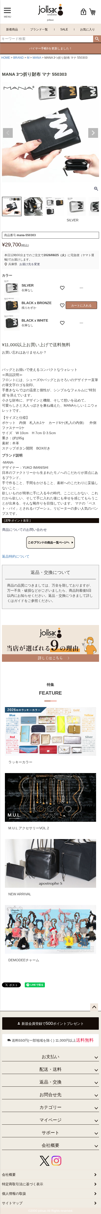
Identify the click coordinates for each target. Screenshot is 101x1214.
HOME (5, 57)
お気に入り (87, 29)
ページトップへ (94, 1007)
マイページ (50, 1120)
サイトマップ (12, 1203)
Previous (8, 133)
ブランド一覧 (39, 29)
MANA (37, 57)
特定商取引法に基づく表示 (22, 1184)
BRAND (18, 57)
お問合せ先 (50, 1094)
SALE (64, 29)
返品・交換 (50, 1082)
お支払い (50, 1056)
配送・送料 (50, 1069)
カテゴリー (50, 1107)
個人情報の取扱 (14, 1193)
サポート (50, 1132)
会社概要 (50, 1145)
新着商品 (12, 29)
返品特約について (15, 556)
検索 (97, 39)
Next (93, 133)
